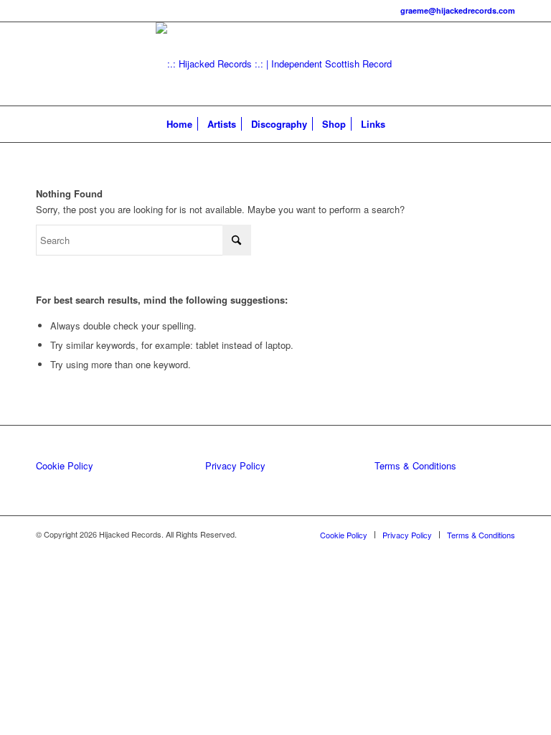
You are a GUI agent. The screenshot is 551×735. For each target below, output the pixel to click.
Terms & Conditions (415, 465)
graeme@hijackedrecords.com (457, 10)
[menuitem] (179, 124)
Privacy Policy (235, 465)
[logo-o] (275, 64)
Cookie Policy (64, 465)
